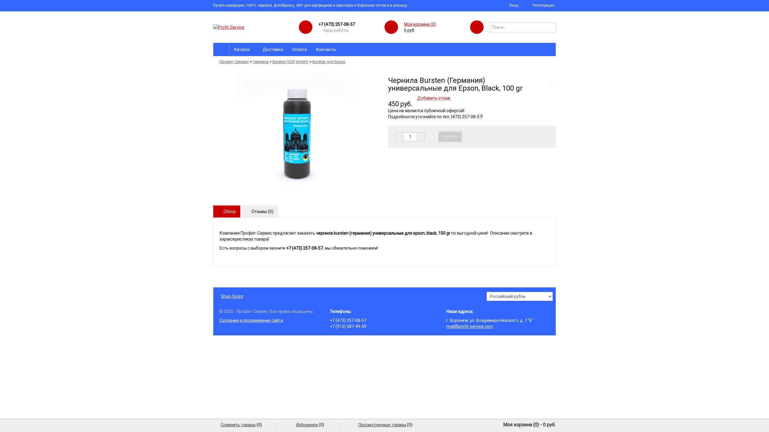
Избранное (307, 424)
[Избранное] (553, 80)
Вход (513, 5)
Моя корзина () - (529, 425)
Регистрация (543, 5)
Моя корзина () (420, 24)
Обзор (229, 211)
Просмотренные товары (382, 424)
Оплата (299, 49)
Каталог (242, 49)
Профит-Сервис (234, 61)
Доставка (273, 49)
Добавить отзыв (433, 98)
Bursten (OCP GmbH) (290, 61)
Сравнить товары (238, 424)
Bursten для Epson (328, 61)
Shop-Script (232, 296)
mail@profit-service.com (469, 326)
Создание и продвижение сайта (251, 320)
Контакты (326, 49)
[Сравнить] (546, 80)
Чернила (261, 61)
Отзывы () (262, 211)
